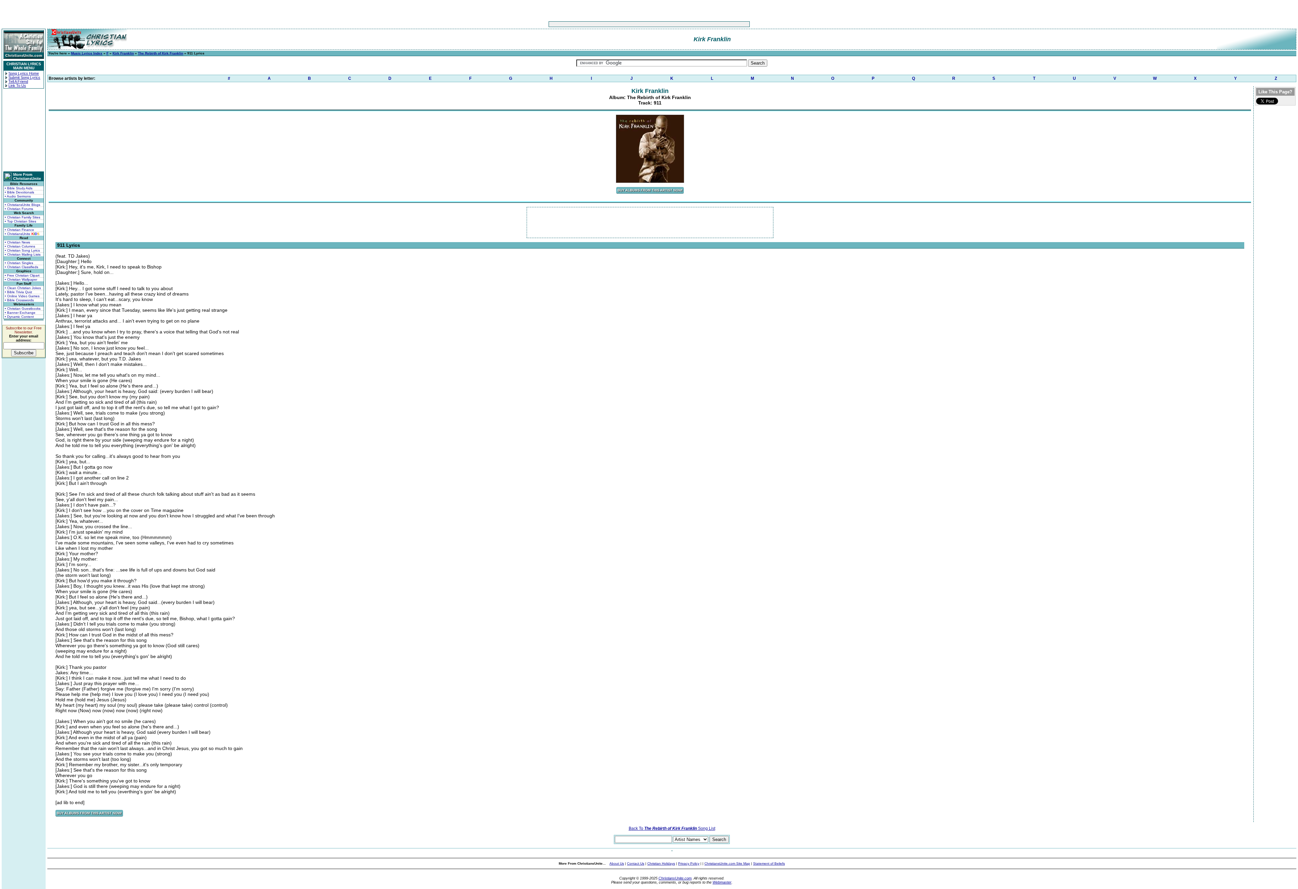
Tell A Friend (18, 81)
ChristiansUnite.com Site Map (727, 863)
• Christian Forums (19, 209)
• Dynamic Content (19, 317)
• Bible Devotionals (19, 192)
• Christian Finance (19, 230)
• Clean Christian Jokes (23, 288)
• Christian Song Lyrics (22, 250)
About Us (616, 863)
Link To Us (17, 86)
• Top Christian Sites (20, 221)
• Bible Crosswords (19, 300)
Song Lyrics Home (23, 73)
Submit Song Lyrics (24, 77)
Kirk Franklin (123, 53)
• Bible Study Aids (18, 188)
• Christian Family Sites (22, 217)
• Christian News (17, 242)
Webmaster (722, 882)
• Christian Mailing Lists (23, 254)
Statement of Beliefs (769, 863)
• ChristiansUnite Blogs (22, 205)
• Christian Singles (19, 263)
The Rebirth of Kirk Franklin (160, 53)
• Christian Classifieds (21, 267)
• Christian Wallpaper (21, 279)
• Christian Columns (20, 246)
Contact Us (635, 863)
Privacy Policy (688, 863)
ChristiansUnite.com (675, 878)
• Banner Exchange (20, 312)
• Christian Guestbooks (23, 308)
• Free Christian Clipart (22, 275)
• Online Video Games (22, 296)
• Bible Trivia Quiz (18, 292)
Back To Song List (672, 828)
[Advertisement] (628, 24)
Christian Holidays (661, 863)
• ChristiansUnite (22, 234)
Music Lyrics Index (86, 53)
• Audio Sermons (18, 196)
